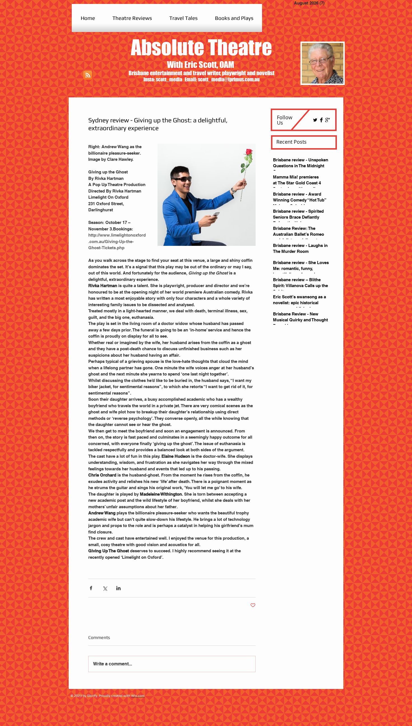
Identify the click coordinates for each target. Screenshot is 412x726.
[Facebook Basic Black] (321, 120)
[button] (132, 18)
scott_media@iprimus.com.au (229, 79)
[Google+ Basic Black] (327, 120)
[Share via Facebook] (91, 588)
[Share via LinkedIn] (118, 588)
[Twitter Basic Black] (315, 120)
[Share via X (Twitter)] (104, 588)
